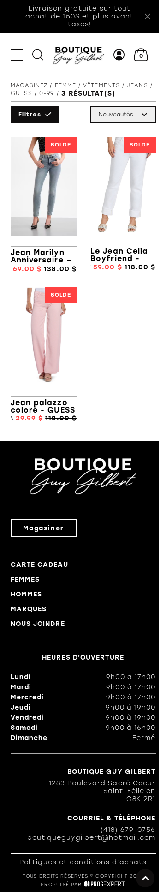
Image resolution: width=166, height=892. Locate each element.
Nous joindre (38, 624)
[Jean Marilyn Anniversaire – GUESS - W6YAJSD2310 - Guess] (44, 205)
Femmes (25, 579)
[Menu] (17, 54)
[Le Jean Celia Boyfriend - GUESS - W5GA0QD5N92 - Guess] (122, 205)
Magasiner (43, 528)
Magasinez (29, 85)
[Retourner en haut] (145, 878)
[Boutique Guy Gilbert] (78, 54)
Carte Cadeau (39, 565)
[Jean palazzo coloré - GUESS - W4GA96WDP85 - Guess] (44, 355)
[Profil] (119, 54)
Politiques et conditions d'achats (83, 862)
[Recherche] (37, 54)
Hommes (26, 594)
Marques (29, 609)
